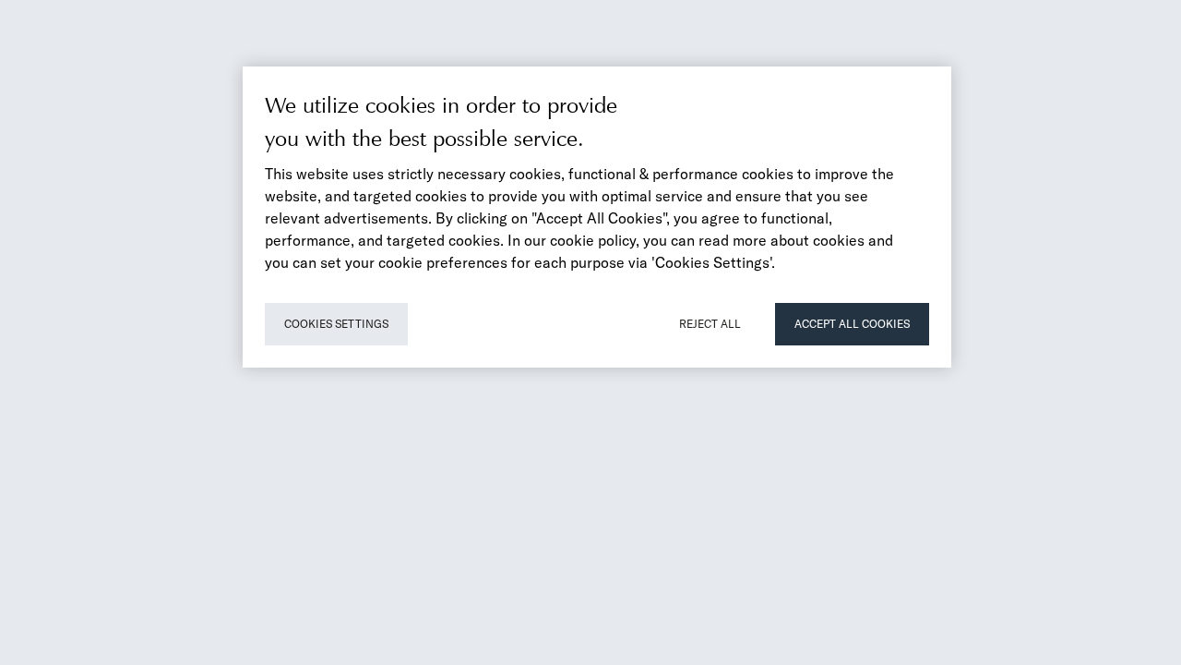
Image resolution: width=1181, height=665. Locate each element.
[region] (597, 217)
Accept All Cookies (852, 324)
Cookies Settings (336, 324)
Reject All (710, 324)
